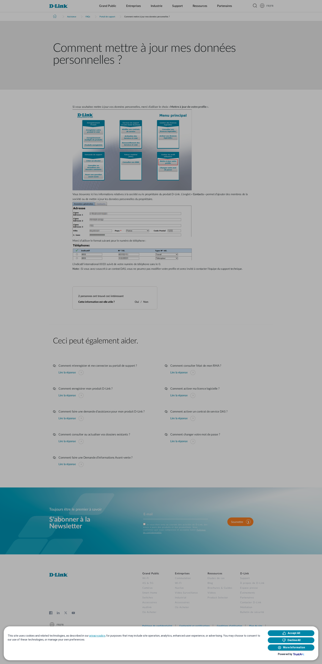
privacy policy (97, 635)
